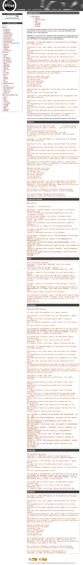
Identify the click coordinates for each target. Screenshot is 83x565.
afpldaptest (6, 65)
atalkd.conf (6, 90)
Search (5, 44)
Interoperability (7, 41)
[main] (29, 9)
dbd (4, 71)
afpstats (5, 68)
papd (4, 107)
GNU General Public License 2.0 (67, 563)
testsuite (37, 24)
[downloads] (46, 9)
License (5, 49)
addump (5, 54)
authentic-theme (40, 20)
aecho (5, 56)
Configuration (7, 32)
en (3, 25)
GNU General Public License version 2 (46, 31)
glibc (36, 21)
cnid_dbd (6, 101)
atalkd (5, 100)
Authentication (7, 37)
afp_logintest (7, 59)
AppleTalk (6, 46)
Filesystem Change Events (11, 43)
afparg (5, 63)
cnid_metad (6, 103)
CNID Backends (8, 34)
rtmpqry (5, 81)
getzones (6, 74)
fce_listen (6, 72)
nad (4, 75)
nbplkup (5, 77)
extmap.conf (7, 91)
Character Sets (7, 35)
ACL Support (7, 38)
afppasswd (6, 66)
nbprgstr (5, 78)
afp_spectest (7, 60)
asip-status (6, 69)
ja (5, 25)
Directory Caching (8, 40)
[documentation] (37, 9)
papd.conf (6, 93)
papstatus (6, 109)
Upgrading (6, 47)
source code (34, 563)
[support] (54, 9)
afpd (4, 98)
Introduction (6, 29)
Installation (6, 31)
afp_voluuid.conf (8, 88)
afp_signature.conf (8, 87)
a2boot (5, 97)
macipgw (6, 104)
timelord (5, 110)
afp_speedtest (7, 62)
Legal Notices (7, 50)
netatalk (5, 106)
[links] (60, 9)
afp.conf (5, 85)
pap (4, 80)
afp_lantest (6, 57)
